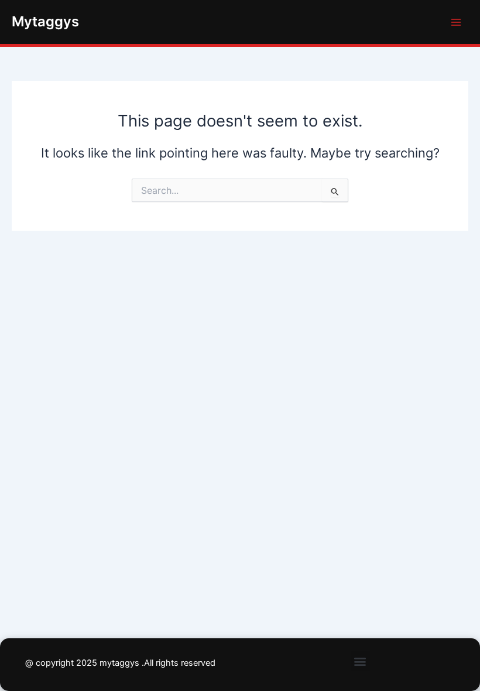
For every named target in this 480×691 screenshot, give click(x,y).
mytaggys (119, 663)
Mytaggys (45, 21)
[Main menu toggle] (456, 22)
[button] (360, 661)
